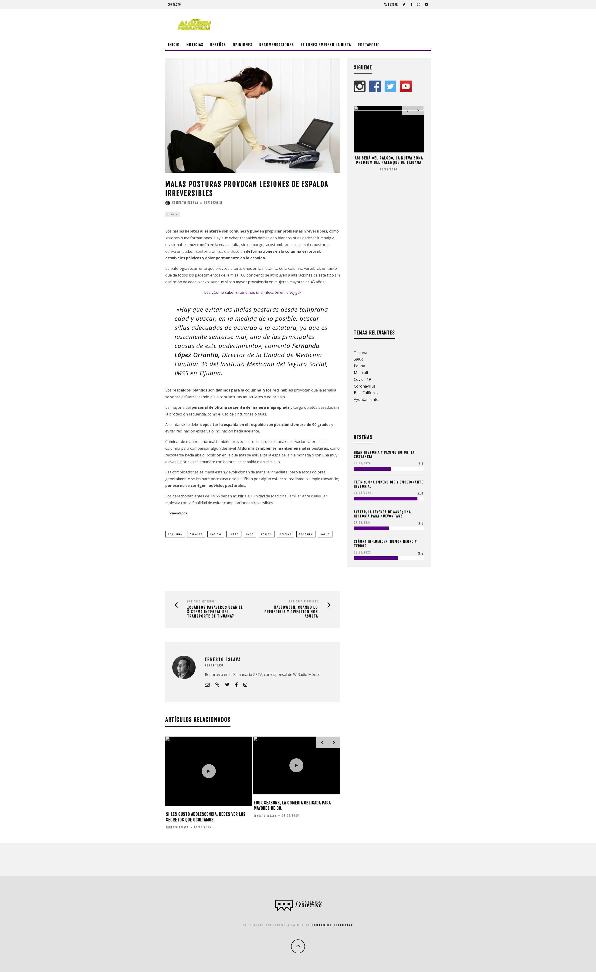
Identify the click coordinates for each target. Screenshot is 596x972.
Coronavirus (365, 386)
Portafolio (369, 44)
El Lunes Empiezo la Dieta (326, 44)
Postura (306, 534)
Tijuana (360, 352)
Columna (175, 534)
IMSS (250, 534)
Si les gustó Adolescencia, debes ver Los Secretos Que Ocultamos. (206, 817)
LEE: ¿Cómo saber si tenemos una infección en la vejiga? (252, 292)
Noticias (194, 44)
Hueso (234, 534)
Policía (359, 365)
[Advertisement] (346, 24)
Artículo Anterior (201, 601)
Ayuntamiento (366, 399)
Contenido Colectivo (332, 925)
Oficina (285, 534)
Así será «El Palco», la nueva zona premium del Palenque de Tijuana (389, 160)
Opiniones (243, 44)
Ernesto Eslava (185, 203)
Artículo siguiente (303, 601)
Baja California (366, 392)
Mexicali (361, 372)
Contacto (174, 4)
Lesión (266, 534)
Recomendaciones (276, 44)
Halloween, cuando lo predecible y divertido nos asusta (291, 611)
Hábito (215, 534)
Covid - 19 (362, 379)
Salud (325, 534)
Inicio (174, 44)
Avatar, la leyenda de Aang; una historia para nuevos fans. (382, 514)
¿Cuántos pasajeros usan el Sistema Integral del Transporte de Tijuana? (215, 611)
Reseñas (218, 44)
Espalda (196, 534)
